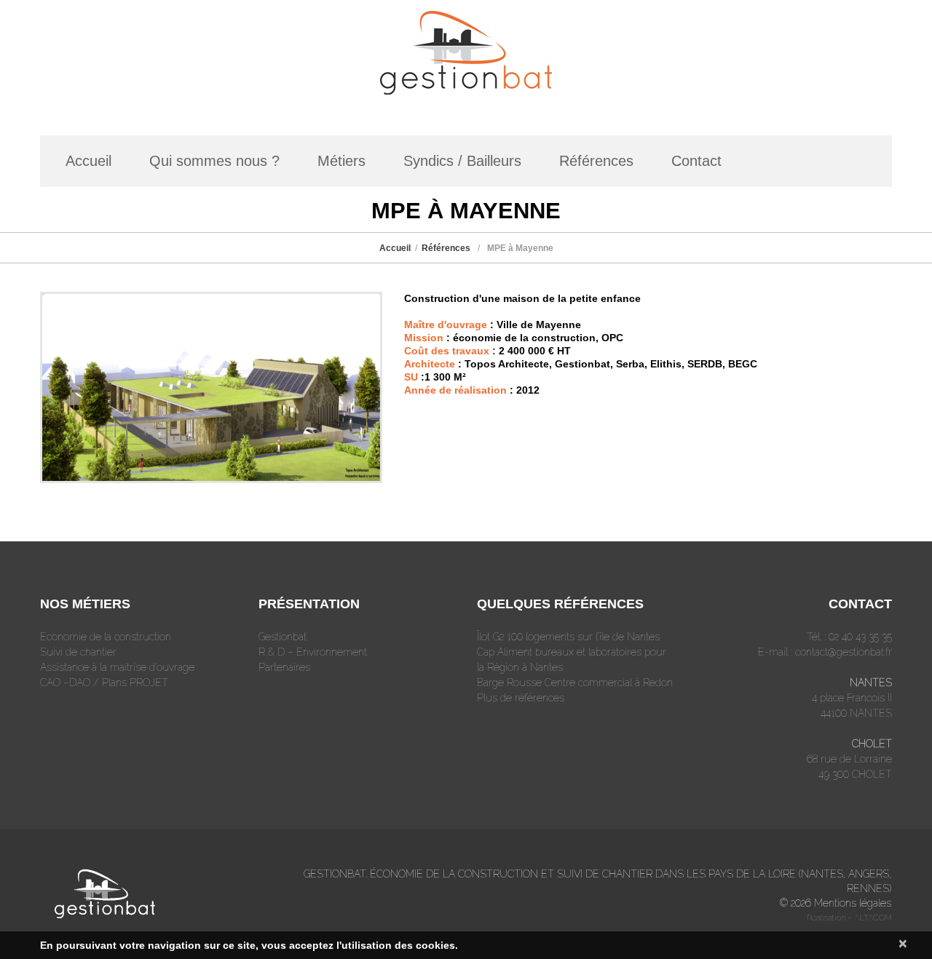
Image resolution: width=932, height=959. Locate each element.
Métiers (341, 161)
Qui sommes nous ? (214, 161)
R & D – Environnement (312, 652)
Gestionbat (282, 636)
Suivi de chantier (78, 652)
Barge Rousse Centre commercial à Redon (575, 682)
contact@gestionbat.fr (843, 652)
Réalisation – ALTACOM (849, 918)
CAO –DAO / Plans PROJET (104, 682)
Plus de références (520, 698)
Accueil (88, 161)
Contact (696, 161)
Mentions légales (852, 903)
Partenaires (284, 667)
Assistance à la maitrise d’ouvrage (117, 667)
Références (596, 161)
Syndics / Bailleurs (462, 161)
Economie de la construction (105, 636)
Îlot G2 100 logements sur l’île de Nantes (568, 636)
